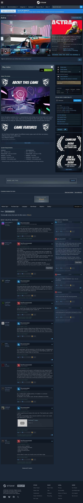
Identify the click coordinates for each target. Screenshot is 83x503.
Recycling (49, 495)
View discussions (61, 121)
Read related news (61, 119)
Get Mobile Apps (76, 490)
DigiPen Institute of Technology (70, 50)
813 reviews (7, 390)
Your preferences (78, 192)
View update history (61, 117)
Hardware (49, 493)
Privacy (60, 487)
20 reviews (7, 366)
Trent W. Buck (8, 387)
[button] (3, 7)
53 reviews (7, 282)
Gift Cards (35, 498)
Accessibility (61, 490)
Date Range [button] (33, 206)
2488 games (7, 441)
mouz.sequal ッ (9, 222)
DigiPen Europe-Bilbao (68, 49)
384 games (7, 303)
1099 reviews (7, 305)
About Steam (36, 487)
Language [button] (24, 206)
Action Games (9, 15)
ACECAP (7, 322)
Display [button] (49, 206)
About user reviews (69, 192)
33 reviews (7, 408)
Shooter (67, 54)
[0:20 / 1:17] (25, 34)
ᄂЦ (6, 364)
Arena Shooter (55, 54)
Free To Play (66, 107)
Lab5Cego (7, 280)
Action (60, 54)
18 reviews (7, 244)
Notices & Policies (62, 493)
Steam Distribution (37, 495)
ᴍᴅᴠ (6, 440)
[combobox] (66, 7)
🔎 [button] (57, 151)
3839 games (7, 389)
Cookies (60, 495)
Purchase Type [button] (14, 206)
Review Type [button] (5, 206)
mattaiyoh (7, 407)
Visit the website (61, 115)
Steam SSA (36, 490)
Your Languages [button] (9, 211)
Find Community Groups (62, 123)
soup (6, 343)
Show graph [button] (77, 206)
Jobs (48, 490)
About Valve (50, 487)
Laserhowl (7, 302)
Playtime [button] (42, 206)
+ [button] (79, 54)
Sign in (2, 58)
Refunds (60, 498)
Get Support (75, 493)
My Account (75, 495)
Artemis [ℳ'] (8, 242)
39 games (7, 345)
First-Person (75, 54)
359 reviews (7, 443)
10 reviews (7, 346)
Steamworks (36, 493)
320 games (7, 224)
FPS (64, 54)
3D (71, 54)
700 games (7, 324)
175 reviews (7, 225)
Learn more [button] (77, 100)
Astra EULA (59, 83)
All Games (3, 15)
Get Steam (74, 487)
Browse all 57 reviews (27, 468)
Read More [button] (49, 268)
